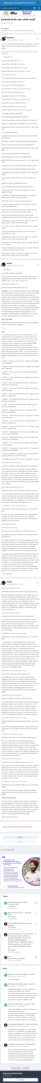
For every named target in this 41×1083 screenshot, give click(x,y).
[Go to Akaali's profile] (4, 265)
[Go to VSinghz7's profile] (5, 903)
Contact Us (26, 1068)
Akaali (9, 263)
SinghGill (12, 927)
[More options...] (37, 39)
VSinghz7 (13, 906)
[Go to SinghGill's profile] (5, 924)
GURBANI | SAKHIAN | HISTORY (25, 30)
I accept (21, 1080)
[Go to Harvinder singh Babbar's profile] (5, 957)
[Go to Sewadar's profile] (4, 39)
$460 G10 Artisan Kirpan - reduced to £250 (21, 1004)
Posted (15, 40)
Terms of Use (7, 1075)
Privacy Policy (16, 1068)
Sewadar (6, 28)
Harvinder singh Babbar (17, 958)
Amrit (9, 956)
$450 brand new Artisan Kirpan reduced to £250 (21, 974)
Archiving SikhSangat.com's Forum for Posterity (23, 1024)
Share (21, 837)
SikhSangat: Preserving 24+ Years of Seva (19, 3)
